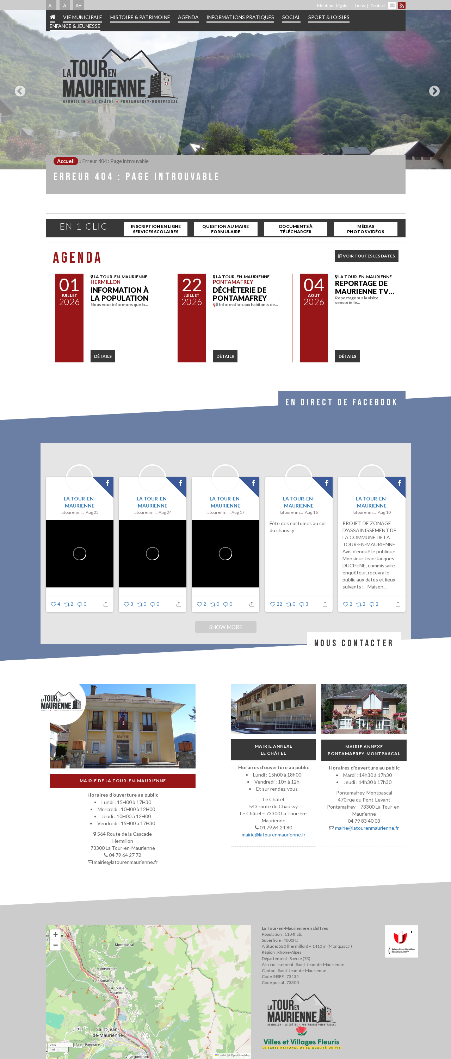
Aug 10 (384, 512)
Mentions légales (333, 5)
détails (103, 356)
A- (51, 5)
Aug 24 (165, 512)
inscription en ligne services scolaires (156, 229)
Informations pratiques (240, 17)
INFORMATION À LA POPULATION (120, 294)
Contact (377, 5)
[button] (55, 934)
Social (291, 17)
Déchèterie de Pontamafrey (240, 294)
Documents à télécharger (296, 229)
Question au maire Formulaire (225, 229)
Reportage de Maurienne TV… (364, 287)
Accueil (66, 161)
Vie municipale (82, 17)
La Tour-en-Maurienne (79, 502)
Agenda (188, 17)
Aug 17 (238, 512)
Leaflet (222, 1055)
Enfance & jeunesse (75, 26)
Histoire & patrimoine (140, 17)
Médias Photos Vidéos (365, 229)
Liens (360, 5)
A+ (78, 5)
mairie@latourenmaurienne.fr (273, 834)
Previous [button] (18, 88)
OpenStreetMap (240, 1055)
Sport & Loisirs (329, 17)
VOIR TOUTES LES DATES (368, 255)
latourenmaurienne (72, 512)
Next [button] (432, 88)
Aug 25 (92, 512)
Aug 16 (311, 512)
